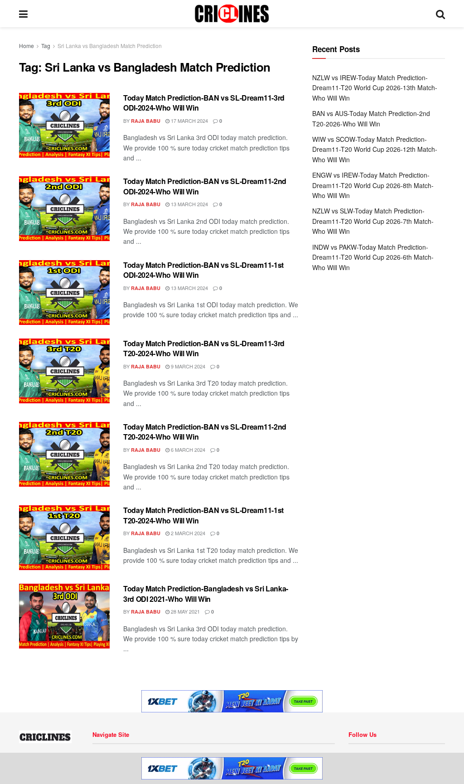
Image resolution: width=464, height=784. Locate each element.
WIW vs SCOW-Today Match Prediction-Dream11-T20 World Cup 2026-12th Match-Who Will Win (374, 149)
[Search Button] (440, 13)
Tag (45, 45)
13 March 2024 (188, 204)
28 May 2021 (184, 611)
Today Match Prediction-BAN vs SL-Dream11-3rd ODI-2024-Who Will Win (204, 102)
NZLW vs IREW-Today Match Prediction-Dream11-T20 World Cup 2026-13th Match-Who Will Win (374, 87)
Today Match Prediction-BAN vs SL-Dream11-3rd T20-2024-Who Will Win (204, 348)
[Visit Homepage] (231, 14)
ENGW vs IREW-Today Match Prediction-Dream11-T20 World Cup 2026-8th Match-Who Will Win (373, 185)
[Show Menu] (23, 13)
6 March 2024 (187, 449)
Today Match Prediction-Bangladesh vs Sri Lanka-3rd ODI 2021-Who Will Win (205, 593)
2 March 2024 (187, 533)
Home (26, 45)
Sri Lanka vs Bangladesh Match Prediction (110, 45)
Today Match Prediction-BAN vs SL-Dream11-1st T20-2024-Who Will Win (203, 515)
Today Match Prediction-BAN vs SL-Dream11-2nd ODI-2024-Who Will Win (204, 186)
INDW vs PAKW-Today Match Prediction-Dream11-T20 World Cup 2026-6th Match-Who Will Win (373, 257)
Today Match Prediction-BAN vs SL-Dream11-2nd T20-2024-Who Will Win (204, 431)
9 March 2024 (187, 366)
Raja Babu (145, 120)
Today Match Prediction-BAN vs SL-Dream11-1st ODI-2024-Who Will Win (203, 270)
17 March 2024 (188, 120)
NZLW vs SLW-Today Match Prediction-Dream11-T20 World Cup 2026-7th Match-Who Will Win (373, 221)
